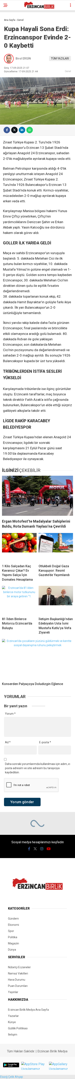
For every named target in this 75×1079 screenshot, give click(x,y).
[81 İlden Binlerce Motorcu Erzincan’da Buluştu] (19, 600)
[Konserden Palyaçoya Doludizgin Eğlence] (37, 659)
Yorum (10, 713)
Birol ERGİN (23, 58)
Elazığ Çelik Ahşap (11, 1076)
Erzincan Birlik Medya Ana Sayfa (28, 1009)
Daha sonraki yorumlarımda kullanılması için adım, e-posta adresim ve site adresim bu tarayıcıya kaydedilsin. (38, 768)
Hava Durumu (16, 979)
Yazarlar (13, 1016)
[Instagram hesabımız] (41, 849)
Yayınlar (13, 992)
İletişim (12, 1034)
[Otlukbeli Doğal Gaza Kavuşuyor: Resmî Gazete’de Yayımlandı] (56, 547)
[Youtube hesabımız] (49, 849)
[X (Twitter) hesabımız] (35, 849)
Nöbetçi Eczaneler (19, 967)
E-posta (45, 742)
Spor (11, 931)
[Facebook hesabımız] (29, 849)
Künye (12, 1022)
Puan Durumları (18, 985)
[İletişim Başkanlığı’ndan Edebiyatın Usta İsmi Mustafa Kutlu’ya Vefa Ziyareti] (56, 600)
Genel (68, 71)
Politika (12, 937)
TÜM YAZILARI (60, 58)
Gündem (13, 918)
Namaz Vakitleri (18, 973)
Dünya (12, 949)
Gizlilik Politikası (18, 1028)
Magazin (13, 943)
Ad (8, 742)
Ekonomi (13, 924)
